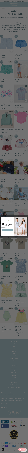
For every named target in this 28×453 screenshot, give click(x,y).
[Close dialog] (26, 217)
